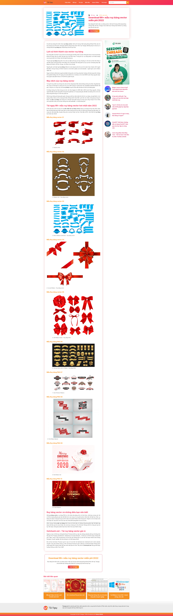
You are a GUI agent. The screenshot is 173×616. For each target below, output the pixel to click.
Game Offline (95, 2)
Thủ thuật (104, 2)
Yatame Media (99, 614)
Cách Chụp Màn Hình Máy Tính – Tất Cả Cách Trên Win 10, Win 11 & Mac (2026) (120, 134)
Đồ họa (74, 2)
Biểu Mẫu (87, 2)
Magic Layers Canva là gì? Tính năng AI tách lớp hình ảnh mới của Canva (120, 89)
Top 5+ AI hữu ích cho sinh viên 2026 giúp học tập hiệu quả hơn (120, 106)
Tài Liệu (81, 2)
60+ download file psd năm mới (75, 595)
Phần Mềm (67, 2)
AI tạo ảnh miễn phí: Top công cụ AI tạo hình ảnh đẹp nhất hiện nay (120, 98)
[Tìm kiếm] (127, 2)
